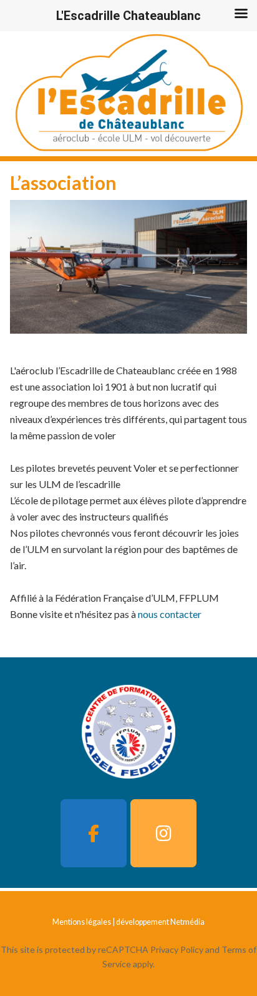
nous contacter (169, 614)
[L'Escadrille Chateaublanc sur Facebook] (94, 833)
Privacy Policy (176, 949)
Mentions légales (81, 922)
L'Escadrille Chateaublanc (128, 93)
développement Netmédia (160, 922)
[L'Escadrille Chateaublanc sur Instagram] (163, 833)
